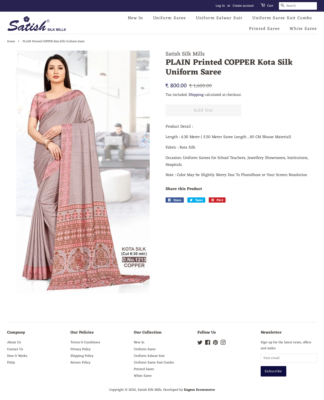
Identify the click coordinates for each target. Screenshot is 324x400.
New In (135, 18)
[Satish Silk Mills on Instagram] (223, 343)
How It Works (17, 356)
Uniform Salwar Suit (219, 18)
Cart (270, 6)
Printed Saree (264, 29)
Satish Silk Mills (150, 390)
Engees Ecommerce (199, 390)
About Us (14, 342)
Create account (243, 6)
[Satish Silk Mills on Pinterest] (215, 343)
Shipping (196, 95)
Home (11, 41)
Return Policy (80, 362)
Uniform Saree (169, 18)
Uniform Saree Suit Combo (282, 18)
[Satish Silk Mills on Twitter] (200, 343)
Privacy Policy (80, 349)
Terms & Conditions (85, 342)
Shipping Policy (81, 356)
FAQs (11, 362)
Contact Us (15, 349)
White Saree (303, 29)
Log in (220, 6)
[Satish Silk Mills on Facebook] (207, 343)
